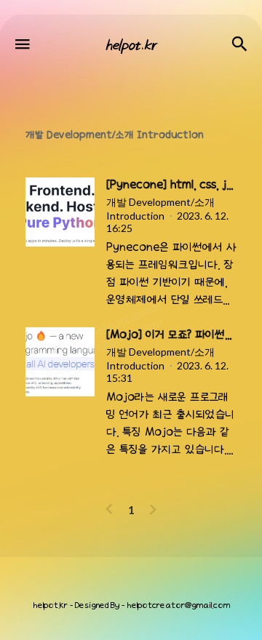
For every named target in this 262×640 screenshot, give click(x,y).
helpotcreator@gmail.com (178, 605)
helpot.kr (50, 605)
